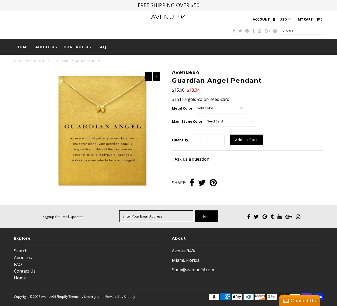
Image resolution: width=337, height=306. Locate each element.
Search (20, 251)
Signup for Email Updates (63, 216)
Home (23, 47)
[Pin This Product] (213, 183)
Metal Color (182, 108)
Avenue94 (168, 17)
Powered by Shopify (120, 296)
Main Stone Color (187, 121)
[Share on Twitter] (202, 183)
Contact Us (77, 47)
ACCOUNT (262, 19)
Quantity (180, 139)
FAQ (101, 47)
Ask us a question (192, 159)
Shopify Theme (68, 296)
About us (46, 47)
